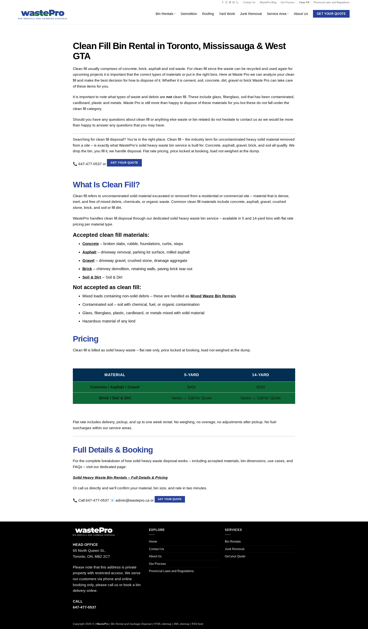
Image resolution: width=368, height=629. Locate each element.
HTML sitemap (162, 623)
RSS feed (197, 623)
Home (153, 541)
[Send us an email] (233, 2)
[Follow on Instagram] (226, 2)
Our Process (288, 2)
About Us (301, 14)
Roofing (208, 14)
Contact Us (249, 2)
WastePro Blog (268, 2)
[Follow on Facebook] (223, 2)
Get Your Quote (124, 162)
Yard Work (227, 14)
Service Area (276, 14)
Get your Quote (170, 499)
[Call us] (237, 2)
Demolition (189, 14)
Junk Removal (251, 14)
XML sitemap (181, 623)
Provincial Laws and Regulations (332, 2)
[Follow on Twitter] (230, 2)
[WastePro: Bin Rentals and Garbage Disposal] (42, 15)
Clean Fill (304, 2)
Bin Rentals (164, 14)
